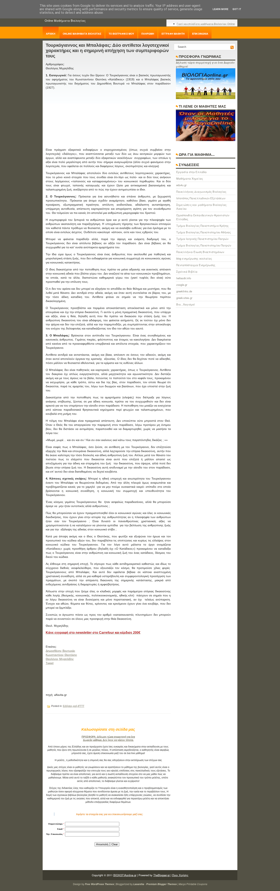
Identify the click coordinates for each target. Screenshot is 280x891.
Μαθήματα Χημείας (189, 178)
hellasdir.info (183, 278)
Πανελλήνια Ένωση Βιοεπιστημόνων (200, 252)
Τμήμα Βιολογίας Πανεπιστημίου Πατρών (203, 245)
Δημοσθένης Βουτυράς (60, 650)
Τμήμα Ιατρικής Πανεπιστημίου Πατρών (202, 239)
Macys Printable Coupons (193, 884)
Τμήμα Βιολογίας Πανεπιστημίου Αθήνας (203, 232)
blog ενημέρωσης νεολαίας (194, 258)
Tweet (49, 663)
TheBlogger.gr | (162, 875)
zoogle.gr (181, 285)
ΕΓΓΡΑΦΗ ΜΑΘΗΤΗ (173, 33)
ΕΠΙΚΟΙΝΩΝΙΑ (200, 33)
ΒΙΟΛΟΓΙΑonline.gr (124, 875)
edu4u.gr (181, 185)
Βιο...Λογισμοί (185, 304)
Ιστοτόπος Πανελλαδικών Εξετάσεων (200, 198)
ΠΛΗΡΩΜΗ (147, 33)
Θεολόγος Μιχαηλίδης (60, 659)
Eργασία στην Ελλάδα (191, 172)
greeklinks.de (184, 291)
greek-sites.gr (184, 298)
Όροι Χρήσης (180, 875)
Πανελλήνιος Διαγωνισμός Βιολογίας (201, 192)
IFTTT (81, 706)
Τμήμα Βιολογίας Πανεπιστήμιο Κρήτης (202, 226)
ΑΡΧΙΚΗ (50, 33)
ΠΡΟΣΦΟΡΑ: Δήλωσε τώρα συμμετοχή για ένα (108, 736)
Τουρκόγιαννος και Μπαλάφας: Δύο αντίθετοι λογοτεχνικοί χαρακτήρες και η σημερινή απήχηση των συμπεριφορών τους (107, 50)
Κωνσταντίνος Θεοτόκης (61, 654)
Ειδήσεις (67, 706)
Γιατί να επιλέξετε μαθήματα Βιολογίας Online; (206, 23)
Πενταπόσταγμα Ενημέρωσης (195, 265)
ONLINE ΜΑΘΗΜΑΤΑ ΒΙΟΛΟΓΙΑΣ (82, 33)
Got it (236, 9)
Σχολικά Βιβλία (186, 271)
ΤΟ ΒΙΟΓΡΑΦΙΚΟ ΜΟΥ (121, 33)
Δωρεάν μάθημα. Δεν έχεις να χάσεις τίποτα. (108, 740)
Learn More (220, 9)
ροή (75, 706)
